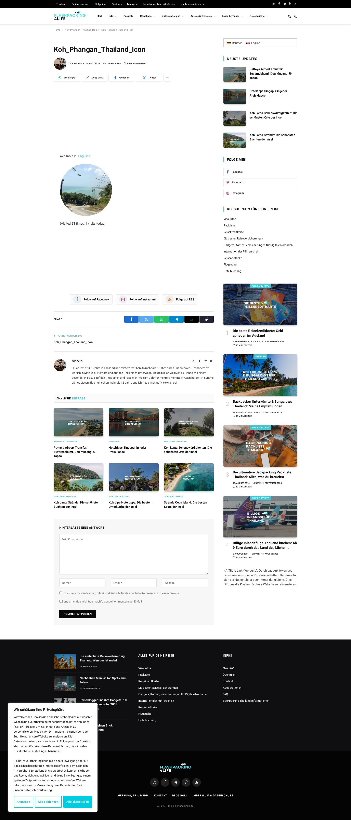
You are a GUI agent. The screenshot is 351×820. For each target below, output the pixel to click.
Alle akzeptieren (77, 801)
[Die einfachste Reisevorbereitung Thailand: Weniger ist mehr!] (65, 661)
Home (57, 29)
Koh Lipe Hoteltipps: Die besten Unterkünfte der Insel (130, 504)
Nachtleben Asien (191, 4)
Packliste (128, 16)
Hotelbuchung (232, 271)
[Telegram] (39, 115)
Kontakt (228, 681)
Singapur (114, 441)
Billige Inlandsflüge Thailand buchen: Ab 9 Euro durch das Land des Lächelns (265, 545)
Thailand (61, 4)
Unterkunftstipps (171, 16)
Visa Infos (229, 219)
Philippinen (100, 4)
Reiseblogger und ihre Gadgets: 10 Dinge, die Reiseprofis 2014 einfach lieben (103, 704)
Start (99, 16)
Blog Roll (179, 795)
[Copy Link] (39, 160)
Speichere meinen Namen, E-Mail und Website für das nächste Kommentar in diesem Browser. (122, 593)
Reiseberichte (257, 16)
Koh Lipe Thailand (119, 496)
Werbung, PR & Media (133, 795)
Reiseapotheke (232, 258)
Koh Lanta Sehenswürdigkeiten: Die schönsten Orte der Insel (188, 450)
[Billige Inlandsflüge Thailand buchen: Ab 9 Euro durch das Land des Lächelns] (260, 516)
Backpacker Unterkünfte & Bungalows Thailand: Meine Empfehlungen (262, 403)
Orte (111, 16)
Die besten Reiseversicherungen (243, 238)
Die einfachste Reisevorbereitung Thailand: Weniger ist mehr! (102, 658)
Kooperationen (232, 687)
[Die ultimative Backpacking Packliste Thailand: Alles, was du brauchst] (260, 446)
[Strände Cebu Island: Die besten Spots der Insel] (189, 477)
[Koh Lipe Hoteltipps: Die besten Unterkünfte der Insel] (133, 477)
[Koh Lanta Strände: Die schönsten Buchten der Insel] (78, 477)
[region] (53, 757)
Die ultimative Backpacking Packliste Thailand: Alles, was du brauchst (262, 474)
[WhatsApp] (39, 106)
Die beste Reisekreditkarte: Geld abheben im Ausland (258, 333)
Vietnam (117, 4)
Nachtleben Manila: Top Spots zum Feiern (103, 680)
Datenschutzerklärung (38, 790)
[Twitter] (39, 133)
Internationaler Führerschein (241, 251)
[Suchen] (289, 16)
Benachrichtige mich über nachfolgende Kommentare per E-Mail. (102, 601)
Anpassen (23, 801)
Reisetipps (146, 16)
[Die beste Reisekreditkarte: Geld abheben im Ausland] (260, 304)
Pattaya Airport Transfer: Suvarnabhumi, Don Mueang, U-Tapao (75, 452)
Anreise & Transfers (201, 16)
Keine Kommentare (137, 63)
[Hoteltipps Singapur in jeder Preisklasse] (133, 422)
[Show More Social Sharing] (167, 78)
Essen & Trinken (230, 16)
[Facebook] (39, 124)
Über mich (229, 674)
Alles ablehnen (48, 801)
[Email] (39, 151)
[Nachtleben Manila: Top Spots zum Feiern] (65, 683)
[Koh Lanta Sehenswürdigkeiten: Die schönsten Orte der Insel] (189, 422)
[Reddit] (39, 142)
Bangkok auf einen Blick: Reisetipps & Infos (96, 728)
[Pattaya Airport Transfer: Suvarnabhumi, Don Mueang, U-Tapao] (78, 422)
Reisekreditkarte (233, 232)
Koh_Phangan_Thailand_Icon (81, 29)
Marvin (76, 63)
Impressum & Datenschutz (213, 795)
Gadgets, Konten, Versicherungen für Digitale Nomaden (258, 245)
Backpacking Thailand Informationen (246, 700)
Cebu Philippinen (173, 496)
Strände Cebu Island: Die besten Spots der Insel (185, 504)
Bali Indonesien (80, 4)
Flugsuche (229, 264)
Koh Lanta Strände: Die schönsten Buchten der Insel (76, 504)
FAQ (225, 694)
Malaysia (132, 4)
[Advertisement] (133, 123)
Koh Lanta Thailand (175, 441)
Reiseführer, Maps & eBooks (159, 4)
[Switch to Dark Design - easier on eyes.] (295, 16)
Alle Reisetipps (260, 286)
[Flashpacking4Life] (70, 16)
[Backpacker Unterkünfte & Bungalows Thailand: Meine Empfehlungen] (260, 375)
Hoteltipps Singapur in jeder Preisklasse (127, 450)
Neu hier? (229, 668)
